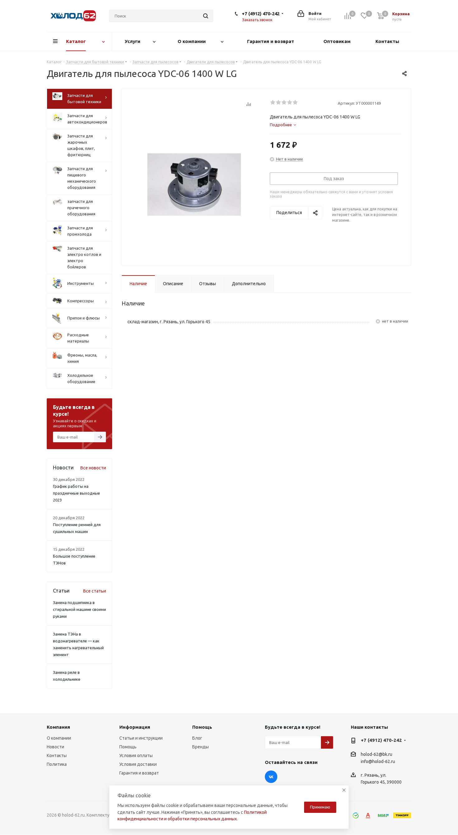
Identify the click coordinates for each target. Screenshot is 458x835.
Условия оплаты (136, 755)
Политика (57, 764)
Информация (134, 727)
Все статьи (94, 590)
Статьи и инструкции (141, 738)
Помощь (127, 746)
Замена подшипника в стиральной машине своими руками (79, 609)
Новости (55, 746)
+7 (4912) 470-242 (260, 13)
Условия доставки (138, 764)
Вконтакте (271, 776)
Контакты (57, 755)
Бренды (200, 746)
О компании (59, 738)
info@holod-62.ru (378, 761)
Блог (197, 738)
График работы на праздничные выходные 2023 (76, 493)
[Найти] (205, 16)
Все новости (93, 467)
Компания (58, 727)
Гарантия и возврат (139, 772)
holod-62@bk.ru (376, 754)
